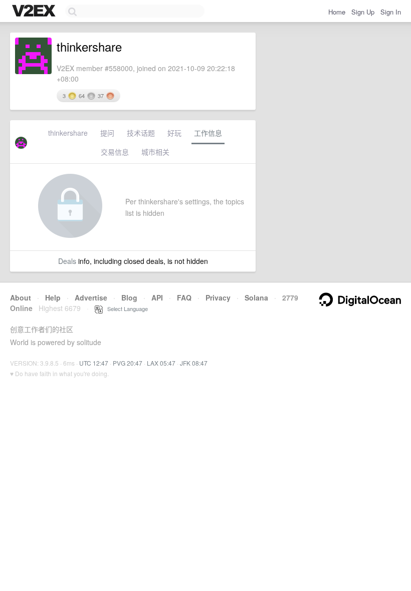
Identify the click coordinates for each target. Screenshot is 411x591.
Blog (129, 297)
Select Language (125, 309)
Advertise (91, 297)
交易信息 (115, 152)
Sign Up (362, 12)
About (20, 297)
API (157, 297)
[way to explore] (35, 11)
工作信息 (208, 133)
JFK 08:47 (194, 363)
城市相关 (155, 152)
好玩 (174, 133)
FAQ (184, 297)
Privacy (218, 297)
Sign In (390, 12)
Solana (256, 297)
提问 (107, 133)
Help (53, 297)
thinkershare (68, 133)
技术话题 (141, 133)
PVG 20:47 (127, 363)
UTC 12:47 (93, 363)
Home (336, 12)
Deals (67, 261)
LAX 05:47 (161, 363)
